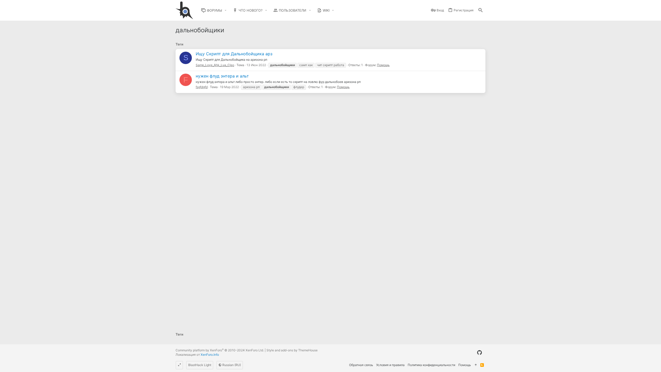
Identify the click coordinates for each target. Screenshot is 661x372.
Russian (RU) (231, 365)
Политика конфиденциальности (431, 365)
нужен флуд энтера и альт (222, 76)
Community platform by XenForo (220, 350)
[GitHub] (479, 352)
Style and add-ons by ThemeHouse (292, 350)
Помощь (383, 65)
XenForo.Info (210, 355)
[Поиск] (480, 10)
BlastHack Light (199, 365)
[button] (226, 10)
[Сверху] (476, 365)
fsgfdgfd (202, 87)
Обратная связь (361, 365)
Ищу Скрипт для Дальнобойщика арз (234, 53)
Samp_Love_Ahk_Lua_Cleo (215, 65)
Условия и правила (390, 365)
